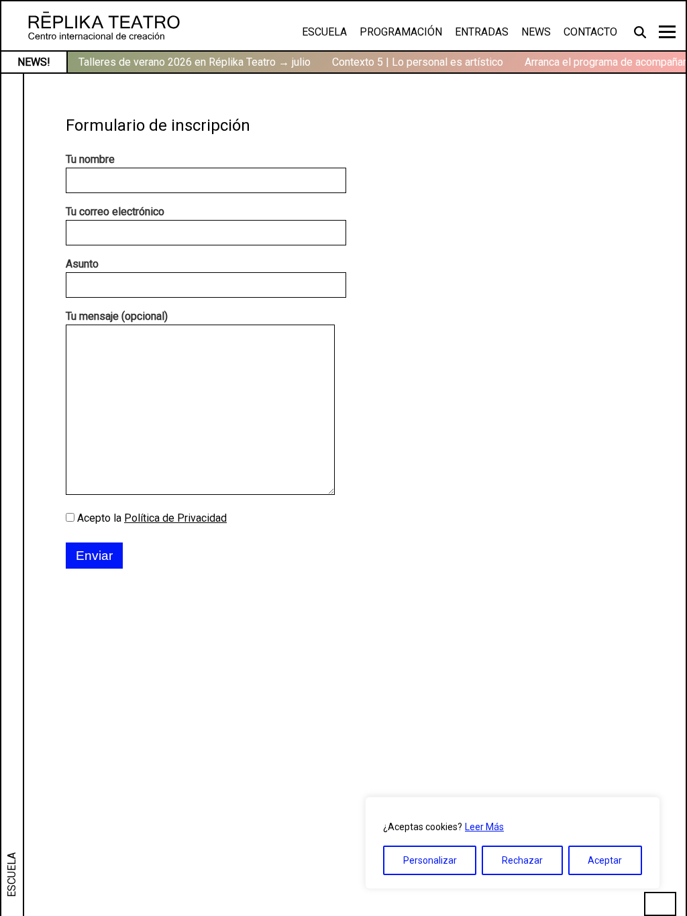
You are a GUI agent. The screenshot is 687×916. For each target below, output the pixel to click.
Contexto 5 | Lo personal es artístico (417, 62)
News (536, 31)
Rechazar (522, 860)
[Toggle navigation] (667, 31)
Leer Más (484, 826)
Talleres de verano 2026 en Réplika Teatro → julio (194, 62)
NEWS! (33, 62)
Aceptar (605, 860)
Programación (401, 31)
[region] (512, 843)
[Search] (641, 31)
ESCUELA (11, 874)
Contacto (590, 31)
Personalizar (430, 860)
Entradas (482, 31)
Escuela (324, 31)
